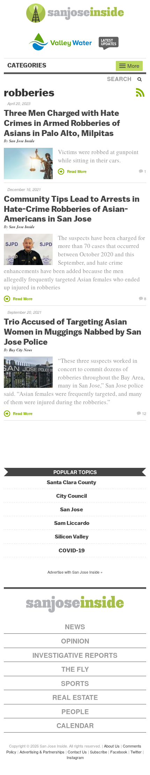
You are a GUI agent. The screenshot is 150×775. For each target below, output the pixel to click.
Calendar (75, 725)
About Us (112, 746)
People (75, 711)
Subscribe (98, 751)
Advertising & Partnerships (42, 751)
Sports (75, 683)
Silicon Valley (72, 536)
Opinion (75, 641)
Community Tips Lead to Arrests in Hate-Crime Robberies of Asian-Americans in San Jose (72, 208)
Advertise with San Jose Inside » (75, 572)
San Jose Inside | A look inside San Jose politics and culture (75, 604)
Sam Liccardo (71, 523)
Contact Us (77, 751)
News (75, 626)
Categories (27, 65)
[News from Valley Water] (75, 41)
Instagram (75, 757)
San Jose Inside (22, 141)
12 (144, 412)
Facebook (118, 751)
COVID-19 (72, 550)
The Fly (75, 669)
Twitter (136, 751)
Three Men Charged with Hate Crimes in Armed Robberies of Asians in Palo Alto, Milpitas (62, 122)
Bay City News (20, 350)
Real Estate (75, 697)
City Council (71, 496)
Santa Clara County (71, 482)
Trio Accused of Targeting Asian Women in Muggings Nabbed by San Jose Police (72, 331)
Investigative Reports (75, 655)
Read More (77, 171)
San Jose (71, 509)
